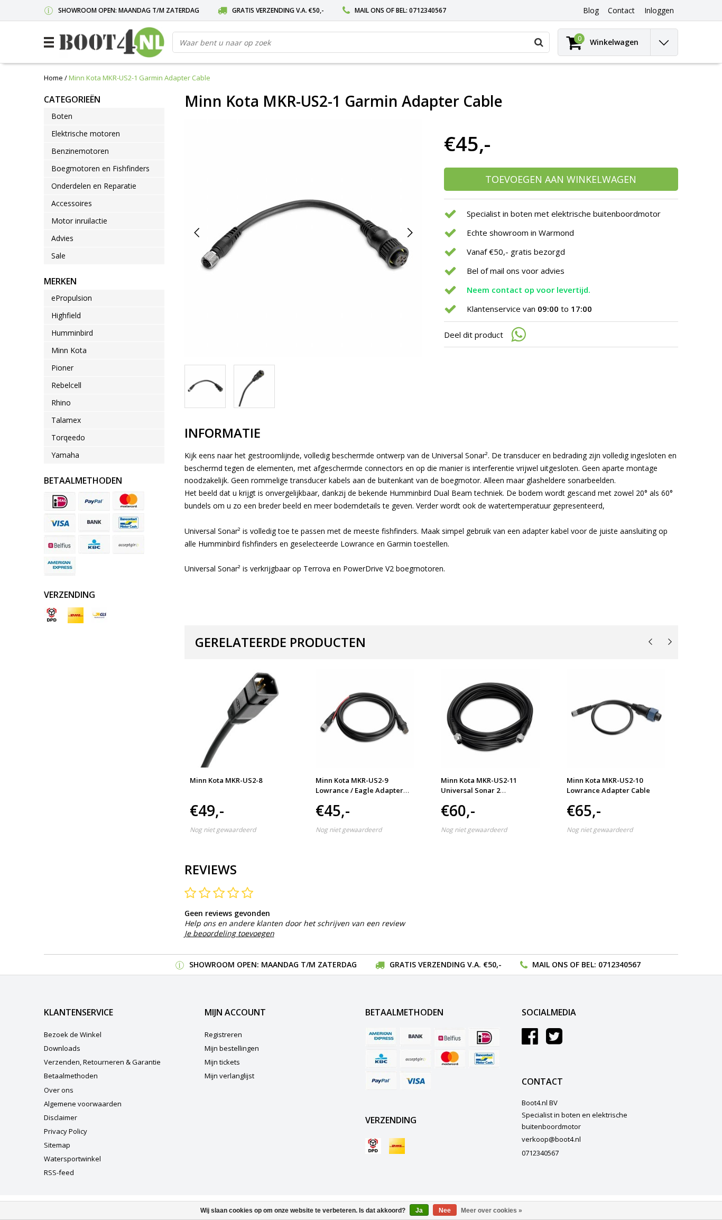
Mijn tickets (222, 1062)
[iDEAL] (60, 501)
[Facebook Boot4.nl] (530, 1040)
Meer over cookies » (491, 1210)
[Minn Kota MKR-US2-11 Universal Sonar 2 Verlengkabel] (490, 718)
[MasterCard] (128, 501)
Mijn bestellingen (232, 1048)
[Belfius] (60, 544)
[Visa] (60, 522)
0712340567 (427, 10)
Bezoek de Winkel (72, 1034)
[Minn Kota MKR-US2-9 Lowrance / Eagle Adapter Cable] (365, 718)
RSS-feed (59, 1172)
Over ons (58, 1090)
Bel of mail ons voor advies (515, 270)
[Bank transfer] (94, 522)
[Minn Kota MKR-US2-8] (239, 718)
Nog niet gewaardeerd (223, 829)
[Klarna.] (128, 544)
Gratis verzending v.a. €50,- (278, 10)
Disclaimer (60, 1117)
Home (53, 77)
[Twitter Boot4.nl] (554, 1040)
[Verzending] (52, 615)
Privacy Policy (65, 1131)
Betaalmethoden (71, 1075)
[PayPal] (94, 501)
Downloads (62, 1048)
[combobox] (361, 42)
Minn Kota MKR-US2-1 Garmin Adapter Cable (139, 77)
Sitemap (57, 1145)
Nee (445, 1210)
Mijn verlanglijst (229, 1075)
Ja (419, 1210)
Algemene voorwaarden (83, 1103)
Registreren (223, 1034)
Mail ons (369, 10)
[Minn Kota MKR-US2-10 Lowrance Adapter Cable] (616, 718)
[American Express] (60, 566)
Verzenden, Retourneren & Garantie (102, 1062)
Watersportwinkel (72, 1158)
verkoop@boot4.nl (551, 1139)
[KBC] (94, 544)
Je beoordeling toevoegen (229, 933)
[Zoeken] (538, 42)
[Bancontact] (128, 522)
